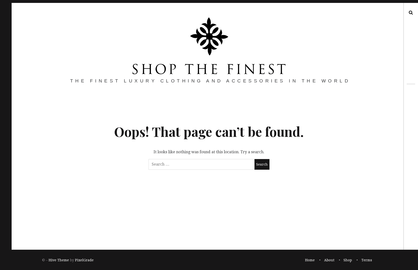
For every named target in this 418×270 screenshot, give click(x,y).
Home (310, 260)
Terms (366, 260)
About (329, 260)
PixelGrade (84, 260)
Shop (347, 260)
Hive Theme (59, 260)
